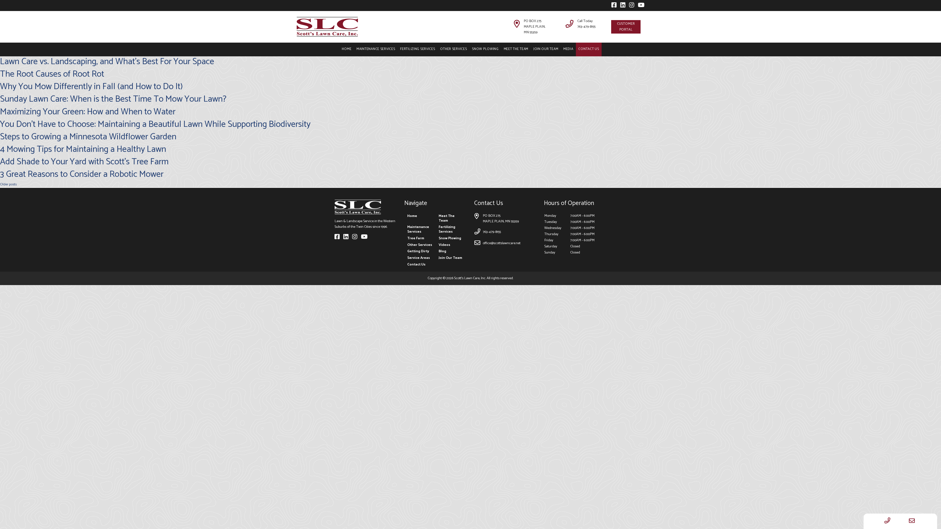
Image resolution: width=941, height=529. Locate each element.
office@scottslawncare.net (501, 243)
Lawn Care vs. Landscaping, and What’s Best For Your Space (107, 61)
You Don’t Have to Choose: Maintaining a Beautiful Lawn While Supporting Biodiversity (155, 124)
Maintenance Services (376, 49)
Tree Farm (415, 238)
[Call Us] (887, 521)
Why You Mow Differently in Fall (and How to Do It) (91, 86)
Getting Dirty (418, 251)
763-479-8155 (586, 27)
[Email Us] (911, 521)
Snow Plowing (485, 49)
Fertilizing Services (417, 49)
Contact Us (588, 49)
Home (346, 49)
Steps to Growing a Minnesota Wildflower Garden (88, 137)
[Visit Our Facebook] (612, 6)
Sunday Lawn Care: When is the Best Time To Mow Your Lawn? (113, 99)
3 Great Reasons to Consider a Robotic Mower (81, 174)
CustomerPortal (626, 26)
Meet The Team (516, 49)
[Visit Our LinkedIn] (621, 6)
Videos (444, 245)
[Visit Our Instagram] (630, 6)
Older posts (8, 184)
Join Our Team (545, 49)
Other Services (453, 49)
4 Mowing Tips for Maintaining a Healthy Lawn (83, 149)
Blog (442, 251)
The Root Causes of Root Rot (52, 74)
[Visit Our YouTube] (639, 6)
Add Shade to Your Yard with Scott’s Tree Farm (84, 162)
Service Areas (418, 258)
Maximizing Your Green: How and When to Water (87, 112)
